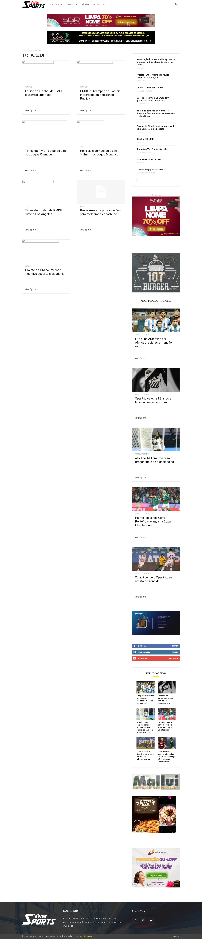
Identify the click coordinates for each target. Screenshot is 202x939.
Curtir (175, 646)
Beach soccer (142, 104)
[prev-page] (138, 180)
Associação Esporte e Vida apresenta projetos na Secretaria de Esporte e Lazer (156, 62)
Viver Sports (30, 110)
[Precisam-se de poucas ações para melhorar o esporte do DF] (101, 192)
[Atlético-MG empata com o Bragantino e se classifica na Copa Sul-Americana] (156, 439)
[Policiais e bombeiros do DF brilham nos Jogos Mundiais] (101, 132)
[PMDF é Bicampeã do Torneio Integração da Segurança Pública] (101, 72)
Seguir (175, 652)
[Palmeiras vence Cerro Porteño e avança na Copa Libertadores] (156, 499)
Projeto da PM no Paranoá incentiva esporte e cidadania (44, 271)
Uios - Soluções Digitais (84, 936)
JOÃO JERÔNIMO (145, 139)
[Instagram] (143, 920)
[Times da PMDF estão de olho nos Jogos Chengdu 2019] (46, 132)
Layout (176, 936)
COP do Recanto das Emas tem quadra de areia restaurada (152, 99)
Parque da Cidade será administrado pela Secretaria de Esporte (155, 127)
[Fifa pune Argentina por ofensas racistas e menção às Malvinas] (156, 320)
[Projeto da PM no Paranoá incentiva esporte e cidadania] (46, 251)
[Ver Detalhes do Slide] (156, 272)
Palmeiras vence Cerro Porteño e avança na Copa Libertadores (153, 521)
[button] (176, 4)
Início (96, 4)
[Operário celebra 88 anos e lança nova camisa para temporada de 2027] (156, 380)
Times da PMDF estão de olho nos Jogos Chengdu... (46, 152)
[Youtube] (151, 920)
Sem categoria (142, 335)
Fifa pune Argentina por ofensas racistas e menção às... (153, 342)
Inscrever (173, 658)
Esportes (70, 4)
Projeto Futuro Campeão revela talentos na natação (152, 76)
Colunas (140, 163)
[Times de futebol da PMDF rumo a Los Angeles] (46, 192)
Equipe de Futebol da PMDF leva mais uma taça (44, 93)
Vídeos (85, 4)
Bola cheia (141, 142)
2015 (82, 206)
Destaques (56, 4)
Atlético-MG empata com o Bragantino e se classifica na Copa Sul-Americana (144, 727)
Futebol (29, 87)
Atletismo (140, 81)
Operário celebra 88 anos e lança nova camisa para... (153, 400)
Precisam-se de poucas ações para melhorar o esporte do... (100, 212)
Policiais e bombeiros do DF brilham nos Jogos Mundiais (99, 152)
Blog (105, 4)
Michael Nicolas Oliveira (148, 159)
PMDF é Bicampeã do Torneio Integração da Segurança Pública (100, 94)
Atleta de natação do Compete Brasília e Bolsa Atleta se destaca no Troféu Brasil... (155, 113)
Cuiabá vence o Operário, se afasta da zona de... (153, 579)
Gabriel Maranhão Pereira (150, 87)
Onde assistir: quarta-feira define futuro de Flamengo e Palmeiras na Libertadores (166, 756)
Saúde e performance (145, 173)
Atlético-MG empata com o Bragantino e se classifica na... (155, 460)
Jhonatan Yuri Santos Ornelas (152, 149)
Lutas (28, 266)
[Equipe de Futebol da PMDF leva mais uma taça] (46, 72)
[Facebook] (135, 920)
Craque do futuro (144, 91)
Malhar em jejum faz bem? (150, 169)
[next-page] (143, 180)
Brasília (139, 68)
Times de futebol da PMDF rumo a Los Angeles (43, 212)
